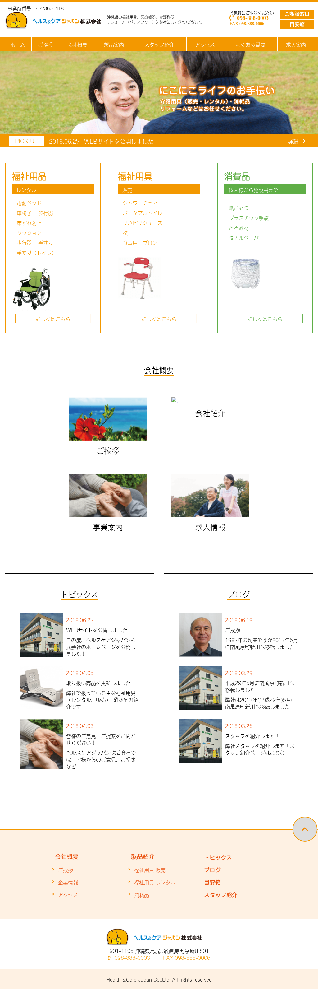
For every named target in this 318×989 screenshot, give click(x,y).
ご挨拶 (45, 44)
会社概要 (77, 44)
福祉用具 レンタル (154, 882)
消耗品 (141, 894)
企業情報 (68, 882)
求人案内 (296, 44)
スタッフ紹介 (159, 44)
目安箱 (297, 24)
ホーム (17, 44)
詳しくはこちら (53, 318)
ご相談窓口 (297, 13)
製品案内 (114, 44)
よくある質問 (250, 44)
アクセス (205, 44)
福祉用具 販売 (150, 869)
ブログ (212, 869)
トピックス (218, 857)
